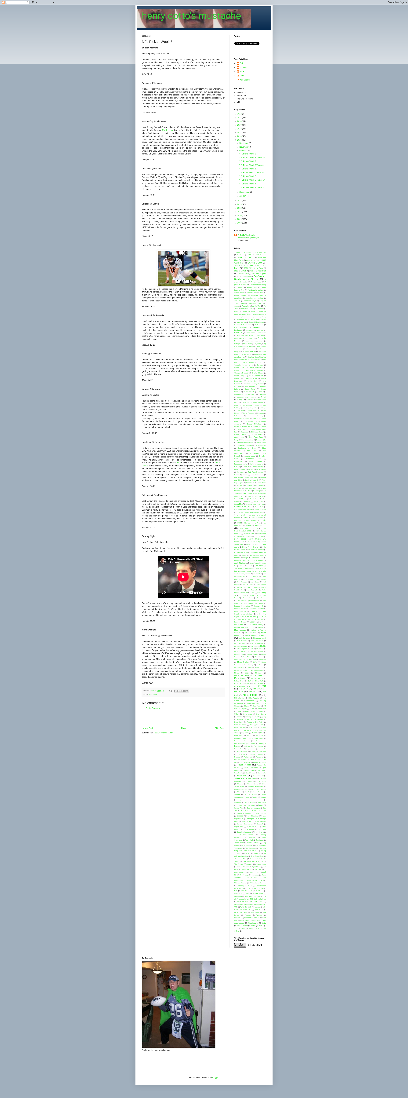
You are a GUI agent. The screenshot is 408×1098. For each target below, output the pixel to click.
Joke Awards (261, 579)
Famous (246, 467)
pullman (247, 746)
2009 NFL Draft (244, 257)
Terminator (260, 840)
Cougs (240, 400)
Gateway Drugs (251, 488)
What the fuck (245, 907)
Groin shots (259, 507)
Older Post (219, 728)
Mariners (262, 635)
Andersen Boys (250, 301)
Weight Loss (256, 901)
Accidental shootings (255, 290)
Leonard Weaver (240, 608)
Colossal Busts (249, 392)
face (179, 462)
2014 (239, 200)
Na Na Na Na (257, 678)
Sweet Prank (259, 832)
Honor (250, 536)
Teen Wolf (249, 840)
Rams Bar (262, 749)
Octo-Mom (256, 706)
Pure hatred (258, 746)
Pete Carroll (238, 722)
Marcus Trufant (250, 635)
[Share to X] (181, 690)
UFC (262, 880)
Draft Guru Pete (255, 437)
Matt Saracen (239, 643)
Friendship (250, 483)
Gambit (239, 485)
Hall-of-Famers (257, 517)
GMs (248, 491)
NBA (249, 681)
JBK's (242, 566)
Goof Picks (254, 499)
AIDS (262, 292)
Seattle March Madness (245, 778)
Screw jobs (262, 773)
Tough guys (244, 875)
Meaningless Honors (245, 649)
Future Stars (261, 483)
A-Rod (240, 287)
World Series (244, 920)
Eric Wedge (254, 453)
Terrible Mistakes (253, 843)
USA (248, 888)
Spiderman (262, 802)
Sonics (254, 797)
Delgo (255, 418)
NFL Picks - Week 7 (247, 161)
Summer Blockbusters (245, 824)
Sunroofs (260, 824)
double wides (257, 435)
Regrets (237, 757)
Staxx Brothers (260, 813)
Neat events (258, 683)
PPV (262, 733)
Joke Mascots (242, 582)
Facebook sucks (240, 464)
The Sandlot (255, 859)
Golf (249, 496)
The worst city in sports (253, 861)
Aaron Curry (252, 287)
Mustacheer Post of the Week (248, 675)
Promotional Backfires (242, 741)
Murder (236, 673)
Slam (239, 792)
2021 (239, 118)
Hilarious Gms (249, 533)
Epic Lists (251, 450)
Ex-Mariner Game (254, 459)
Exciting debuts (255, 461)
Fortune (243, 67)
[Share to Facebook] (184, 690)
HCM (239, 523)
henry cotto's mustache (191, 15)
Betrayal (237, 343)
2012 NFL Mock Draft (257, 271)
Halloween (238, 520)
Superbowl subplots (244, 832)
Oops (239, 711)
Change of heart (241, 373)
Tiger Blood (256, 867)
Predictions (238, 735)
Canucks (260, 365)
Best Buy (260, 335)
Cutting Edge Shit (251, 408)
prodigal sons (257, 738)
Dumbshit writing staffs (245, 442)
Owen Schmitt (261, 714)
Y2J (235, 928)
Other (236, 714)
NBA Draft (259, 681)
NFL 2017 (261, 686)
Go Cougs (257, 491)
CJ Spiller (238, 386)
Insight (245, 558)
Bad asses (259, 325)
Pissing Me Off (240, 727)
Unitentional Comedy (258, 883)
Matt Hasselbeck (257, 641)
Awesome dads (249, 311)
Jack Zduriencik (240, 563)
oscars (261, 711)
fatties (245, 475)
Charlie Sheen (257, 373)
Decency (260, 413)
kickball (243, 595)
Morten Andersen (240, 670)
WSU (264, 923)
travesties (255, 875)
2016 (239, 136)
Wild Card (255, 912)
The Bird (247, 853)
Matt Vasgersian (256, 643)
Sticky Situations (252, 816)
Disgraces (244, 432)
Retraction (259, 757)
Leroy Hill (253, 608)
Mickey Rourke (252, 654)
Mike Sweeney (239, 659)
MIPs (255, 662)
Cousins (250, 400)
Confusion (262, 394)
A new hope (256, 282)
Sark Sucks (238, 773)
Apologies (245, 306)
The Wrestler (239, 864)
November (244, 147)
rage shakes (250, 749)
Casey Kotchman (256, 368)
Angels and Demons (256, 303)
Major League (240, 630)
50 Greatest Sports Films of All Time (250, 277)
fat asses (240, 472)
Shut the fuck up (240, 789)
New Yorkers (239, 686)
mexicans (259, 649)
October (243, 151)
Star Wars (244, 810)
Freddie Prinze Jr (251, 480)
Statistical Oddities (244, 813)
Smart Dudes (258, 792)
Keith (253, 592)
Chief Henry (167, 130)
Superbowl (262, 829)
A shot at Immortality (258, 284)
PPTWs (254, 733)
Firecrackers (238, 477)
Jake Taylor (254, 563)
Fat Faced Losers (255, 472)
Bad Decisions (240, 327)
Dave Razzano (248, 413)
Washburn (238, 896)
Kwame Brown (248, 598)
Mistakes (260, 665)
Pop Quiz (244, 733)
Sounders (237, 802)
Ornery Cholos (249, 711)
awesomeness (242, 319)
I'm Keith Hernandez (256, 550)
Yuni (249, 928)
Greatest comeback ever (255, 504)
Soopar (263, 797)
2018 (239, 129)
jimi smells (256, 574)
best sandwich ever (254, 341)
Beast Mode (250, 333)
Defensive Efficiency (255, 416)
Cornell (263, 397)
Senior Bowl (249, 781)
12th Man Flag (260, 252)
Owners (239, 717)
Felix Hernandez (257, 475)
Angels (243, 303)
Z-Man (257, 928)
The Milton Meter (257, 856)
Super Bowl (238, 826)
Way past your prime (252, 896)
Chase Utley (239, 376)
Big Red (258, 343)
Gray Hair (246, 501)
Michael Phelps (257, 651)
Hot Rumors (259, 536)
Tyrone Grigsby (252, 880)
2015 (239, 140)
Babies (263, 319)
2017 (239, 132)
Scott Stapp (250, 773)
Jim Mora (259, 566)
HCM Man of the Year (252, 523)
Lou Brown (238, 625)
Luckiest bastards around (244, 627)
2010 (239, 215)
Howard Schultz (252, 544)
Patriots (240, 719)
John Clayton (248, 579)
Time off (258, 869)
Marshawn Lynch (259, 638)
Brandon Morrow (249, 351)
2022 (239, 114)
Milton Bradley (243, 662)
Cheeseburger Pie (250, 378)
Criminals (245, 402)
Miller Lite (262, 659)
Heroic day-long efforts (248, 528)
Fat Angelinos (261, 469)
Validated (259, 891)
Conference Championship (244, 394)
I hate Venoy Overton (250, 547)
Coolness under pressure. (247, 397)
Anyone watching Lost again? (249, 237)
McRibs (263, 646)
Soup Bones (250, 802)
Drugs (236, 440)
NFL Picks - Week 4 (247, 184)
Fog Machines (251, 477)
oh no (252, 709)
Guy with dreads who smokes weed (250, 512)
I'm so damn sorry (241, 552)
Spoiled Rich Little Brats (246, 805)
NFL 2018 (243, 689)
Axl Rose (254, 319)
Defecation (238, 416)
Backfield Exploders (256, 322)
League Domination (242, 606)
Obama (246, 706)
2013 (239, 204)
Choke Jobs (252, 381)
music (247, 673)
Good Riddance (240, 499)
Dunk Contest (261, 442)
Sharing (240, 784)
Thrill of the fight (243, 867)
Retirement (248, 757)
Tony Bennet (254, 872)
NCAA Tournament (241, 683)
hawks (263, 520)
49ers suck (247, 276)
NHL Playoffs (253, 698)
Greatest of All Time (242, 507)
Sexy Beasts (261, 781)
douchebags (239, 437)
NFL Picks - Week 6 (247, 169)
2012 (239, 208)
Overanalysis (247, 714)
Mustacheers (239, 678)
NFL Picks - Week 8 (247, 154)
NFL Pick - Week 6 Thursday (251, 172)
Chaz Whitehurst (256, 376)
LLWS (261, 608)
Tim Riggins (246, 869)
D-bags (263, 408)
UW (235, 891)
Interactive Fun (257, 558)
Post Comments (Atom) (164, 733)
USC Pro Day (259, 888)
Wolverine (237, 918)
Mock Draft (259, 667)
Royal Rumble (244, 765)
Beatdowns (262, 333)
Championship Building (254, 370)
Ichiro (244, 555)
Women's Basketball (251, 918)
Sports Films (239, 808)
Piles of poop (240, 725)
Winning (259, 915)
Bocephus (251, 349)
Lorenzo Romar (240, 622)
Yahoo (242, 928)
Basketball (238, 330)
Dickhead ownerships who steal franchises (250, 426)
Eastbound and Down (247, 448)
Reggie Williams (256, 754)
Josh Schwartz (247, 584)
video (248, 893)
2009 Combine (260, 255)
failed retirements (256, 464)
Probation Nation (241, 738)
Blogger (215, 1077)
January (243, 196)
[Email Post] (170, 691)
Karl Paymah (252, 590)
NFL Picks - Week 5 (247, 176)
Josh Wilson (261, 584)
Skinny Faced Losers (258, 789)
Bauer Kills (238, 333)
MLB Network (239, 667)
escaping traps (249, 456)
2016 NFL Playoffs (259, 273)
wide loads (259, 910)
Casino (236, 370)
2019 (239, 125)
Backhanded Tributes (242, 325)
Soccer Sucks (251, 794)
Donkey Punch (240, 435)
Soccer (237, 794)
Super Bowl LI (252, 826)
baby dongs (241, 322)
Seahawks (242, 775)
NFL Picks (153, 694)
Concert (261, 392)
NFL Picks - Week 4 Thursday (252, 187)
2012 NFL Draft (240, 271)
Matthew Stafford (240, 646)
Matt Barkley (242, 641)
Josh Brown (255, 582)
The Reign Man (240, 859)
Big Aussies (247, 343)
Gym (246, 517)
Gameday (237, 488)
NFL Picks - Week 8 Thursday (252, 158)
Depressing (249, 421)
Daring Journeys (253, 410)
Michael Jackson (240, 651)
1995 (250, 255)
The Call (257, 853)
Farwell (250, 469)
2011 (239, 212)
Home (183, 728)
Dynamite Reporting (244, 445)
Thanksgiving (247, 845)
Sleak (247, 792)
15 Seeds (240, 255)
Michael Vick (239, 654)
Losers (252, 622)
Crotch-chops (258, 402)
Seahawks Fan (258, 776)
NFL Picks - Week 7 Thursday (252, 165)
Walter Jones (258, 893)
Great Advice (258, 501)
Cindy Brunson (258, 384)
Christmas (246, 384)
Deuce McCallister (254, 424)
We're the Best (242, 902)
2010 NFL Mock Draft (243, 265)
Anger (236, 306)
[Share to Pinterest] (187, 690)
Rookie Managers (259, 762)
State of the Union (259, 810)
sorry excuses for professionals (250, 800)
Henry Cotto (260, 525)
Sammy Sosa (249, 770)
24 (238, 276)
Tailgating (251, 837)
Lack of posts (254, 600)
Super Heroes (249, 829)
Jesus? (249, 566)
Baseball (256, 327)
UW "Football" (246, 891)
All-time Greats (240, 295)
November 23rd (253, 703)
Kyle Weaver (261, 598)
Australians (259, 309)
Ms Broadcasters (257, 670)
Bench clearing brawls (245, 335)
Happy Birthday (251, 520)
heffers (248, 526)
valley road (238, 893)
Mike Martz (247, 657)
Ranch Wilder (242, 751)
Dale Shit (240, 410)
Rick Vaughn (255, 759)
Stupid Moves (246, 821)
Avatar (236, 311)
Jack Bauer (258, 560)
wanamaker (245, 80)
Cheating (237, 378)
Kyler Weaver (241, 600)
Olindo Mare (261, 709)
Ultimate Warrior (240, 883)
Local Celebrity (240, 611)
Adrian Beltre (239, 292)
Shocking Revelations (255, 786)
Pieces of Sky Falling (255, 722)
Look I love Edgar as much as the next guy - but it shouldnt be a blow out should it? (250, 616)
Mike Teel (252, 659)
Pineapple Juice (256, 725)
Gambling (248, 485)
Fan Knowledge (258, 467)
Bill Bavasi (250, 346)
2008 (239, 223)
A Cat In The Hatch (246, 235)
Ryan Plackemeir (251, 768)
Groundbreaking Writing (243, 509)
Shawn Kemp (252, 784)
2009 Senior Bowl (252, 260)
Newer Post (148, 728)
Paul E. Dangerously (255, 719)
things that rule (260, 864)
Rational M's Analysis (258, 751)
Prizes (249, 735)
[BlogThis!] (178, 690)
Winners (248, 915)
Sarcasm (260, 770)
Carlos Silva (239, 368)
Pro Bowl (259, 735)
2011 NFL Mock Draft (253, 268)
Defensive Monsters (241, 418)
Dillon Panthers (242, 429)
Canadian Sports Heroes (243, 365)
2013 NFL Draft (243, 273)
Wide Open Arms (241, 912)
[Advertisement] (183, 718)
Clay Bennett (250, 386)
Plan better (253, 727)
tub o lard (252, 877)
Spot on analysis (253, 808)
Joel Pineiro (254, 576)
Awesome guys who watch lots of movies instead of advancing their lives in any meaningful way (250, 314)
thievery (249, 864)
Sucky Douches (260, 821)
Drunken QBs (261, 440)
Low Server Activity (255, 625)
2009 (239, 219)
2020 (239, 121)
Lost (261, 622)
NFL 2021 (253, 691)
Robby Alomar (245, 762)
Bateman (260, 330)
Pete (242, 76)
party (264, 717)
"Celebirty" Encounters (242, 252)
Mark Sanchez (244, 638)
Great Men (238, 504)
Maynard (254, 646)
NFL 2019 (257, 689)
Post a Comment (153, 708)
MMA (250, 667)
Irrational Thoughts (241, 560)
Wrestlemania (253, 923)
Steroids (240, 816)
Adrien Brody (252, 292)
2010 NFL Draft (255, 263)
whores (257, 907)
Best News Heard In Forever (244, 338)
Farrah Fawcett (239, 469)
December (244, 143)
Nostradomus (249, 701)
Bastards (249, 330)
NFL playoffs (239, 698)
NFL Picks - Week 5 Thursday (252, 180)
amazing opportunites (254, 298)
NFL (251, 686)
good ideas (259, 496)
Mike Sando (259, 657)
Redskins (241, 754)
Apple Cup (256, 306)
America (237, 301)
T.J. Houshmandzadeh (243, 835)
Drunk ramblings (247, 440)
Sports (260, 805)
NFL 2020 (238, 691)
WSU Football (242, 926)
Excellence (238, 461)
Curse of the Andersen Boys (246, 405)
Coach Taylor (250, 389)
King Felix (254, 595)
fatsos (236, 475)
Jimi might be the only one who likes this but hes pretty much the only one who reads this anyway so (250, 571)
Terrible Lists (239, 843)
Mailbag (260, 627)
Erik (241, 63)
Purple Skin (238, 749)
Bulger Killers (248, 362)
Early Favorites (260, 445)
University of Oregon (244, 885)
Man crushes (250, 633)
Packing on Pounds (252, 717)
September (244, 192)
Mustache (258, 673)
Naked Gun (238, 681)
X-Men (261, 926)
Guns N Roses (260, 509)
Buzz (260, 362)
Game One (259, 485)
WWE (253, 926)
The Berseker (250, 848)
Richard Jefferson (241, 759)
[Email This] (175, 690)
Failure (237, 467)
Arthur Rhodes (246, 309)
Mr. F (242, 71)
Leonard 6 (258, 606)
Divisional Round (257, 432)
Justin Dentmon (243, 587)
